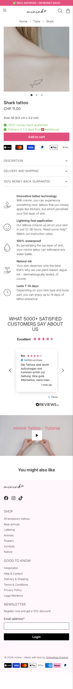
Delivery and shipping (21, 171)
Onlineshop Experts (57, 657)
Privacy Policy (13, 590)
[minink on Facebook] (6, 499)
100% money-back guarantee (27, 181)
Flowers (9, 540)
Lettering (9, 529)
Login (36, 637)
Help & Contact (13, 573)
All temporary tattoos (17, 518)
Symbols (9, 546)
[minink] (36, 11)
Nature (8, 551)
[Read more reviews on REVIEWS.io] (47, 405)
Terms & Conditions (16, 584)
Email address (14, 619)
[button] (10, 370)
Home (23, 21)
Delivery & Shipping (16, 579)
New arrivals (12, 524)
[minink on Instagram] (13, 499)
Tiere (36, 21)
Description (13, 161)
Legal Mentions (13, 595)
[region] (36, 370)
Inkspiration (11, 568)
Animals (9, 535)
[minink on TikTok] (20, 499)
